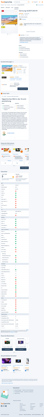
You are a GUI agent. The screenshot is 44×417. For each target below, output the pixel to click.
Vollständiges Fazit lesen (24, 42)
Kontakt (31, 409)
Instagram (41, 403)
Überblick (2, 7)
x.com (41, 406)
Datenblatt (16, 7)
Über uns (21, 403)
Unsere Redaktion (23, 405)
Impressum (21, 414)
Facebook (41, 405)
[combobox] (20, 2)
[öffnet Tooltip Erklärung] (13, 61)
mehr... (27, 329)
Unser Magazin (32, 406)
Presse (21, 406)
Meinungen (8, 7)
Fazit (12, 7)
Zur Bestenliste (8, 349)
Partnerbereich (22, 409)
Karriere (21, 407)
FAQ (31, 405)
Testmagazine (32, 403)
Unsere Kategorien (23, 410)
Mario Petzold (11, 133)
